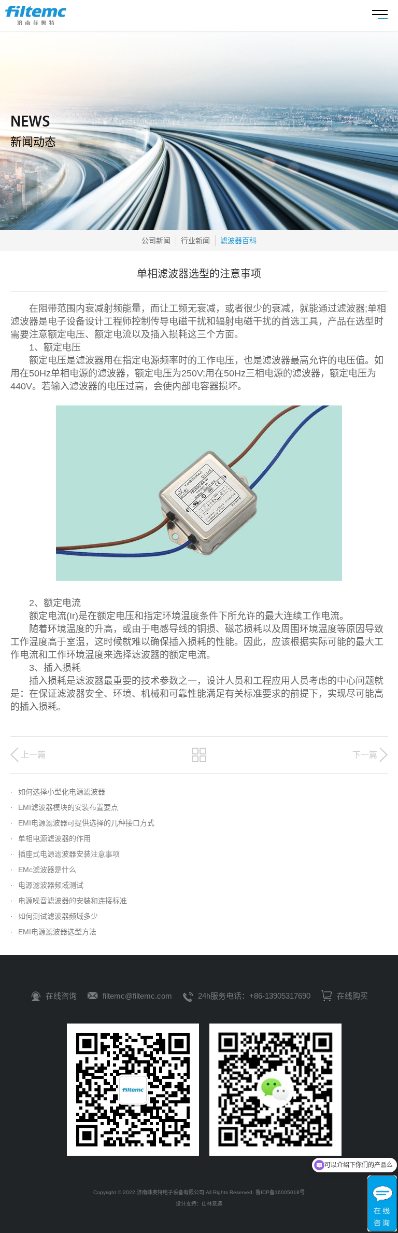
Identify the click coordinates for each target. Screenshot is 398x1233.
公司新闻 (155, 240)
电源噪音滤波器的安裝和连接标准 (68, 900)
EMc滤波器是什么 (43, 869)
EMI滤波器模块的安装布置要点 (64, 807)
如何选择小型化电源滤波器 (57, 792)
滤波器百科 (238, 240)
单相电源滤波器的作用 (50, 838)
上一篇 (33, 754)
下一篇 (364, 754)
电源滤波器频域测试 (46, 885)
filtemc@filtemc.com (137, 995)
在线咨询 (61, 995)
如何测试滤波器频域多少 (54, 916)
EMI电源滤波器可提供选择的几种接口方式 (82, 823)
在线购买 (351, 995)
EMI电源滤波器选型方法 (53, 932)
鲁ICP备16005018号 (280, 1192)
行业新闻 (195, 240)
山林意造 (212, 1204)
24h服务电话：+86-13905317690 (254, 995)
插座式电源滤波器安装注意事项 (65, 854)
